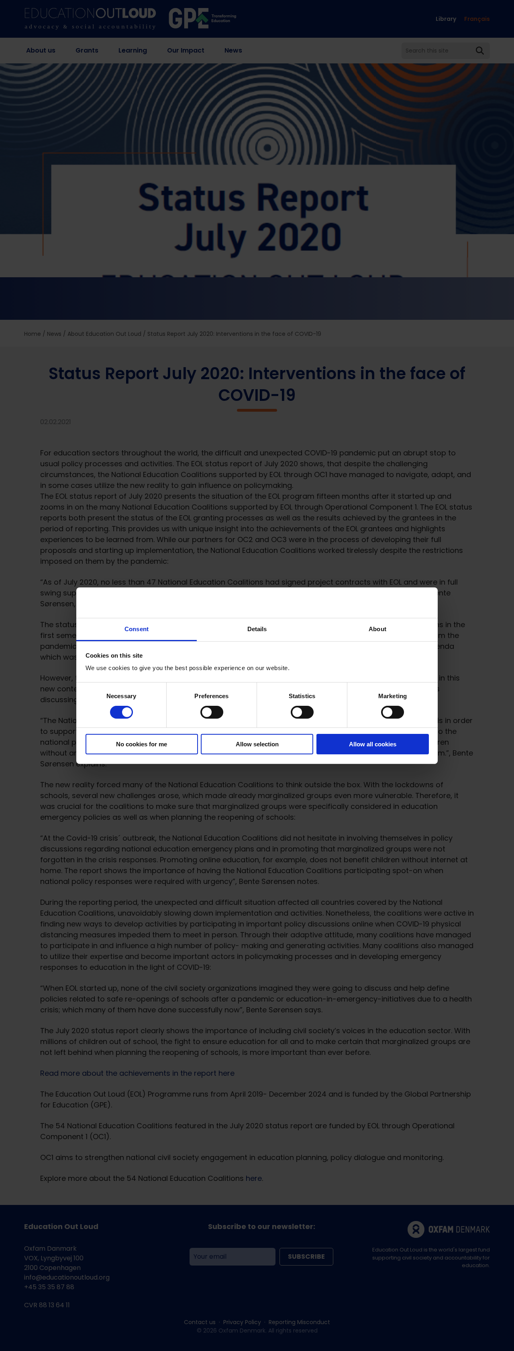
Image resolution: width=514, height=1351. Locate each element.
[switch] (211, 712)
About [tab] (377, 629)
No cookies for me (141, 744)
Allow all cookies (372, 744)
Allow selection (257, 744)
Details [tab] (257, 629)
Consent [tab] (136, 629)
